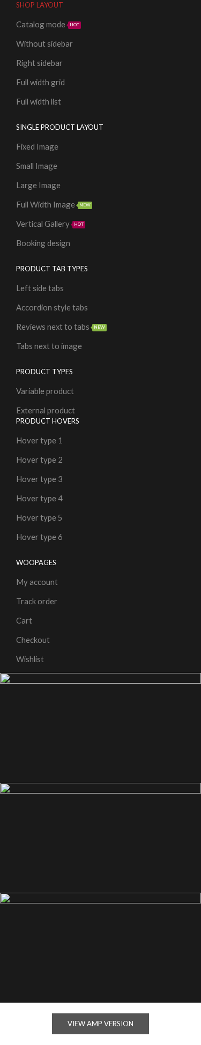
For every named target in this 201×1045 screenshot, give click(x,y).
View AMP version (100, 1023)
